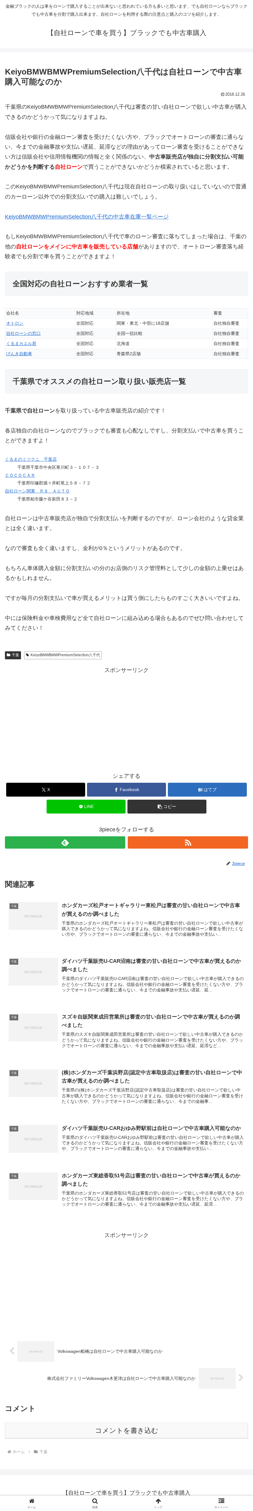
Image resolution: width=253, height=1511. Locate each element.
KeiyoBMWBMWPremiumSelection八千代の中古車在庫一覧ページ (87, 217)
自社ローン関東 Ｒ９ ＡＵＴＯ (37, 490)
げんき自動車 (19, 353)
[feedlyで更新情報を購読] (65, 842)
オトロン (14, 323)
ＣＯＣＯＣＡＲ (20, 475)
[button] (166, 807)
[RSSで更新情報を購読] (188, 842)
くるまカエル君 (21, 343)
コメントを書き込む (126, 1430)
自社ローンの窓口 (23, 333)
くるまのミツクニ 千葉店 (31, 459)
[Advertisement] (126, 718)
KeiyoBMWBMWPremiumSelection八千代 (65, 655)
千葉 (15, 655)
